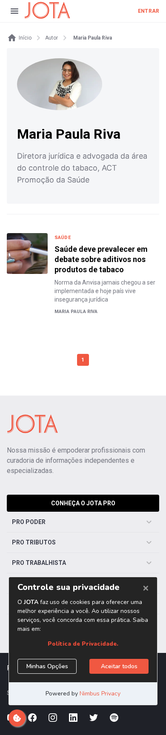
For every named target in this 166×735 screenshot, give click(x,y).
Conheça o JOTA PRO (83, 503)
